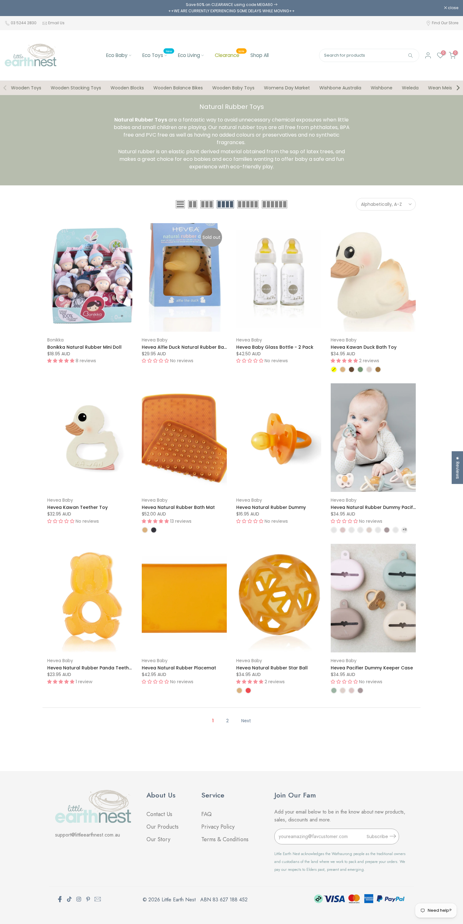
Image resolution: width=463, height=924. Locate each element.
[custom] (69, 899)
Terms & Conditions (225, 839)
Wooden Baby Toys (233, 88)
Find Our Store (445, 22)
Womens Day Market (287, 88)
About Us (160, 795)
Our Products (162, 827)
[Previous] (5, 88)
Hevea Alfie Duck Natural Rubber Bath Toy (190, 347)
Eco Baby (117, 55)
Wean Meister (443, 88)
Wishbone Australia (340, 88)
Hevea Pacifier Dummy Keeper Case (372, 668)
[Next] (457, 88)
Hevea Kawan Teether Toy (77, 507)
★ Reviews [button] (457, 467)
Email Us (56, 22)
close (13, 8)
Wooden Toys (26, 88)
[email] (97, 899)
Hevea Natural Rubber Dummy (271, 507)
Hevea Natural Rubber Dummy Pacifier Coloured (386, 507)
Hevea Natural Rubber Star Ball (272, 668)
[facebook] (60, 899)
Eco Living (189, 55)
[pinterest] (88, 899)
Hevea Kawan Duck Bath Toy (364, 347)
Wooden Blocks (127, 88)
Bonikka (55, 340)
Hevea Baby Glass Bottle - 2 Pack (274, 347)
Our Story (158, 839)
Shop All (259, 55)
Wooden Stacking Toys (76, 88)
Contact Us (159, 814)
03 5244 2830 (24, 22)
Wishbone (381, 88)
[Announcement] (231, 8)
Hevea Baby (155, 340)
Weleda (410, 88)
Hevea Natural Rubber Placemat (179, 668)
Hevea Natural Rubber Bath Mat (178, 507)
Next (246, 721)
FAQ (207, 814)
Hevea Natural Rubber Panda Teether (90, 668)
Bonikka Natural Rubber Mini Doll (84, 347)
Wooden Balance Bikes (178, 88)
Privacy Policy (218, 827)
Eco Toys (157, 55)
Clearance (229, 55)
